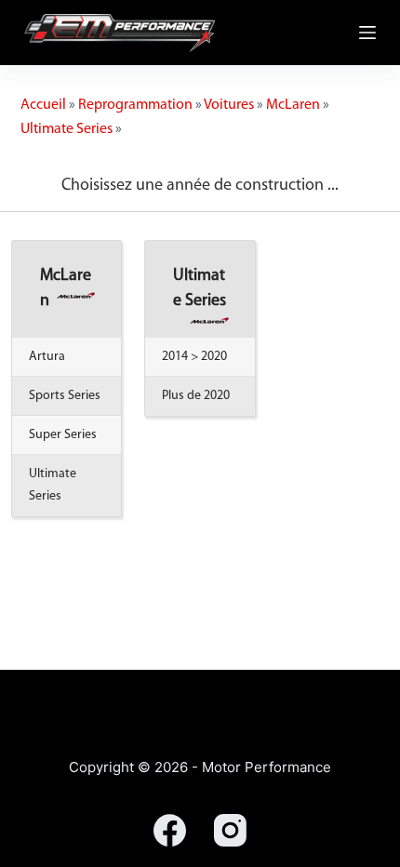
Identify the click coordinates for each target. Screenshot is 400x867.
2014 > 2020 (194, 357)
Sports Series (64, 396)
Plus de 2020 (196, 396)
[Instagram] (230, 830)
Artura (47, 357)
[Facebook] (169, 830)
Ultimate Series (66, 129)
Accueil (43, 105)
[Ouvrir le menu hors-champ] (367, 32)
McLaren (293, 105)
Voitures (229, 105)
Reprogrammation (135, 105)
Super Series (63, 435)
